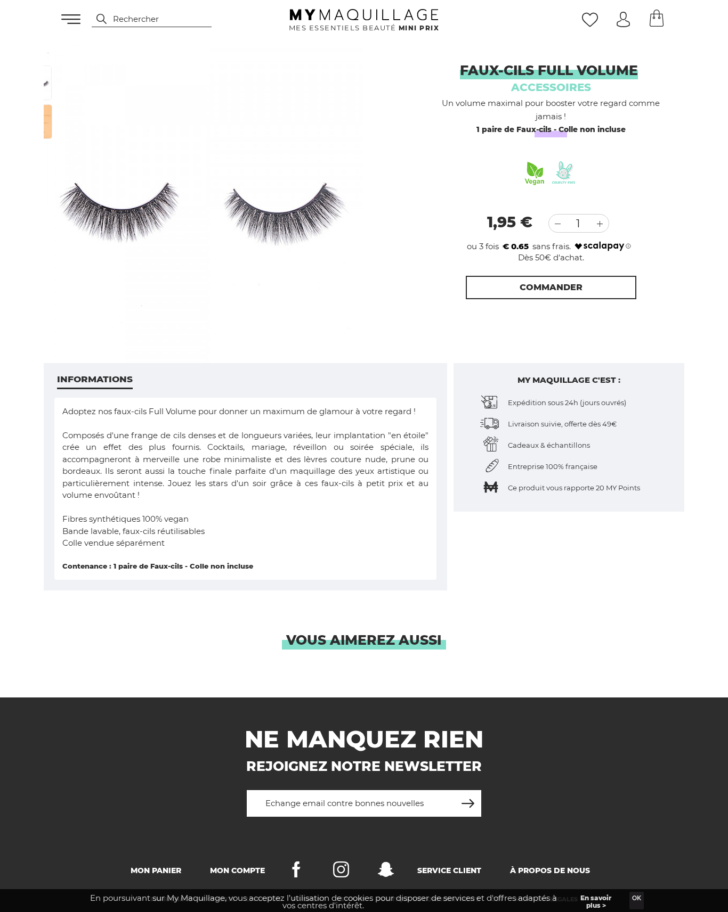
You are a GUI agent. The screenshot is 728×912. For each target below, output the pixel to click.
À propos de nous (550, 870)
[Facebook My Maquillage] (296, 872)
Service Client (449, 870)
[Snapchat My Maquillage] (386, 872)
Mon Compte (237, 870)
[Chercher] (96, 19)
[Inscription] (468, 799)
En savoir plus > (595, 901)
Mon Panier (156, 870)
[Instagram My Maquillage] (341, 872)
